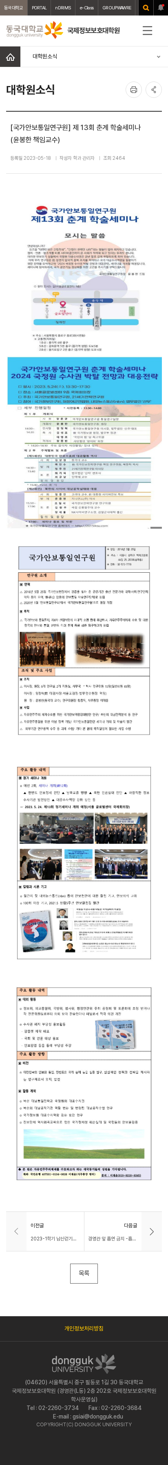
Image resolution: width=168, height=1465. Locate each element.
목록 (84, 1273)
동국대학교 (13, 8)
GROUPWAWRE (116, 8)
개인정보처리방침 (84, 1328)
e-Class (86, 8)
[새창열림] (146, 7)
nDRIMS (63, 8)
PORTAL (39, 8)
